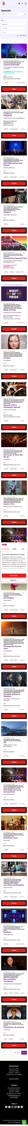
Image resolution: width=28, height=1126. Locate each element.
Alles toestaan (14, 575)
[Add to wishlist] (23, 60)
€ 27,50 (22, 468)
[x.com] (9, 1107)
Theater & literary (14, 609)
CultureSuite (17, 1122)
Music (11, 993)
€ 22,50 (22, 755)
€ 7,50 (22, 420)
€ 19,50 (22, 609)
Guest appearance (14, 129)
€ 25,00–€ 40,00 (20, 944)
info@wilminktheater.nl (14, 1095)
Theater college (13, 468)
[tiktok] (19, 1107)
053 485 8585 (14, 1097)
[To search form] (22, 3)
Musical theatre (13, 369)
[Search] (25, 14)
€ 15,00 (22, 369)
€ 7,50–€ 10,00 (20, 322)
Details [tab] (14, 549)
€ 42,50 (22, 709)
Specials (6, 82)
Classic (5, 993)
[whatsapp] (22, 1107)
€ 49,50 (22, 849)
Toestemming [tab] (5, 549)
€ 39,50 (22, 993)
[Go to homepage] (3, 3)
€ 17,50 (22, 177)
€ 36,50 (22, 660)
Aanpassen (13, 580)
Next (24, 1052)
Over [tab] (23, 549)
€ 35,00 (22, 224)
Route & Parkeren (14, 1078)
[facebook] (6, 1107)
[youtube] (12, 1107)
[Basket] (19, 3)
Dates (14, 89)
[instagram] (15, 1107)
